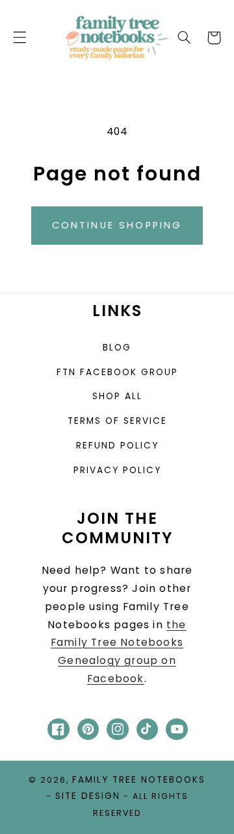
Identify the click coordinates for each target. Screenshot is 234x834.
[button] (19, 38)
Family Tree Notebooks (138, 780)
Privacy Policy (117, 470)
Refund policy (117, 445)
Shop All (117, 396)
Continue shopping (117, 225)
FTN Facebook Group (117, 372)
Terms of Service (117, 421)
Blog (117, 347)
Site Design (87, 796)
